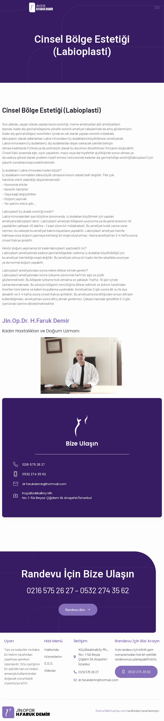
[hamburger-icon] (157, 7)
